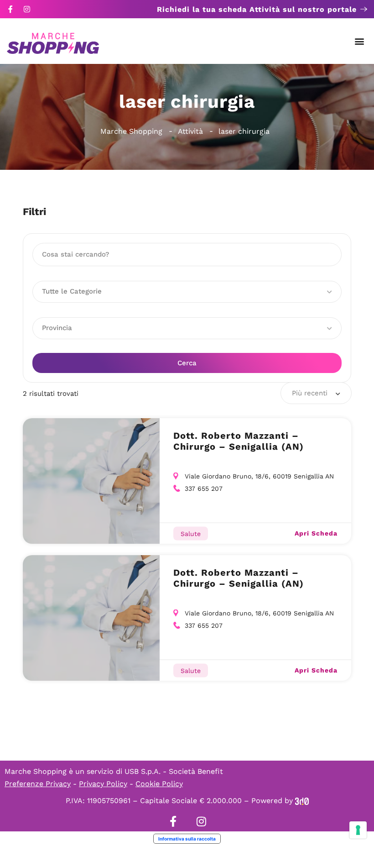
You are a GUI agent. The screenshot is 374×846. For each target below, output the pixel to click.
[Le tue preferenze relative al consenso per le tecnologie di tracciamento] (358, 830)
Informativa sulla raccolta (187, 838)
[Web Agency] (302, 800)
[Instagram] (27, 9)
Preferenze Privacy (38, 783)
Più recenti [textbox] (309, 393)
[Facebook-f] (10, 9)
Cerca (187, 363)
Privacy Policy (103, 783)
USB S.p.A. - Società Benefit (174, 771)
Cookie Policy (159, 783)
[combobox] (316, 393)
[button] (359, 41)
